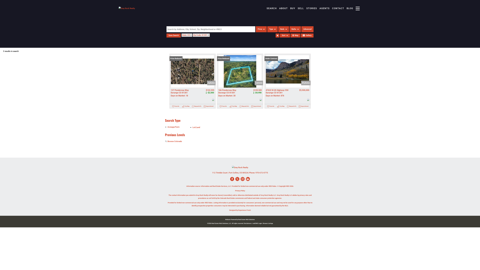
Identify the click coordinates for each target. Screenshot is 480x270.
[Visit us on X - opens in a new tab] (237, 179)
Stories (311, 8)
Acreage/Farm (174, 127)
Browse (175, 141)
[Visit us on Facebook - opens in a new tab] (232, 179)
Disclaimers (248, 223)
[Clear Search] (277, 36)
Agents (325, 8)
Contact (338, 8)
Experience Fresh (244, 210)
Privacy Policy (240, 191)
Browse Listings (268, 223)
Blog (350, 8)
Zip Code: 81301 (200, 35)
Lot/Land (196, 127)
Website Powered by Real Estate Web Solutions (240, 219)
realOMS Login (257, 223)
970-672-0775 (262, 173)
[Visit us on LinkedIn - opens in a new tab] (248, 179)
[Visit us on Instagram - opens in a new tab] (243, 179)
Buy (292, 8)
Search (272, 8)
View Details (193, 71)
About (283, 8)
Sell (301, 8)
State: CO (186, 35)
